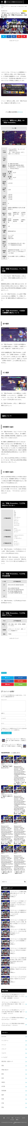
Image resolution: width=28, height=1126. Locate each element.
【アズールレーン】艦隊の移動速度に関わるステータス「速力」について (18, 893)
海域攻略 (4, 1090)
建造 (3, 1074)
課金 (3, 1107)
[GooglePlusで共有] (19, 36)
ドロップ (4, 1049)
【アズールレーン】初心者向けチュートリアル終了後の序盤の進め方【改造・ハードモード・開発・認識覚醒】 (13, 996)
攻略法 (3, 1082)
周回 (3, 1065)
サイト (2, 723)
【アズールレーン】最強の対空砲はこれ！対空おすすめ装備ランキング (18, 950)
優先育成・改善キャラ (7, 1061)
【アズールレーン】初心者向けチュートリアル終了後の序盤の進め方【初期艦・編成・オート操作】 (13, 1011)
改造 (3, 1078)
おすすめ (4, 1036)
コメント (3, 699)
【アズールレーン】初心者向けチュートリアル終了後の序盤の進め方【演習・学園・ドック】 (13, 1004)
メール (3, 718)
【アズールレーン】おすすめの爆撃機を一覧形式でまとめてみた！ (18, 969)
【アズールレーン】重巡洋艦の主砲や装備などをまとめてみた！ (13, 1024)
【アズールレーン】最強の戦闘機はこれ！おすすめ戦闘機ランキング (18, 940)
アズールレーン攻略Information (14, 1122)
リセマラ (4, 1053)
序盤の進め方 (5, 1069)
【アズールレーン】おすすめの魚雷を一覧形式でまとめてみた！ (18, 978)
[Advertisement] (14, 57)
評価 (3, 1103)
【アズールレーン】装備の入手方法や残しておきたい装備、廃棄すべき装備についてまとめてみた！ (18, 922)
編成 (3, 1094)
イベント (4, 672)
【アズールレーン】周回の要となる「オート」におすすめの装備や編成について (18, 931)
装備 (3, 1098)
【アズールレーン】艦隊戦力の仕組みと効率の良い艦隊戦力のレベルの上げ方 (18, 912)
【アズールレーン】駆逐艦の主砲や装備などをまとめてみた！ (13, 1018)
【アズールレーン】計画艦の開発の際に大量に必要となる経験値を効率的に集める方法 (18, 959)
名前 (2, 713)
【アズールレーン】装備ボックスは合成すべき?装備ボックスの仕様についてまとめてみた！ (18, 902)
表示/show (20, 112)
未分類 (3, 1086)
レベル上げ (4, 1057)
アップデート (5, 1040)
